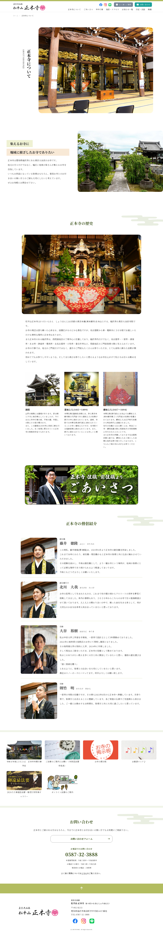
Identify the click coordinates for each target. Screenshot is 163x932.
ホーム (15, 15)
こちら (84, 873)
